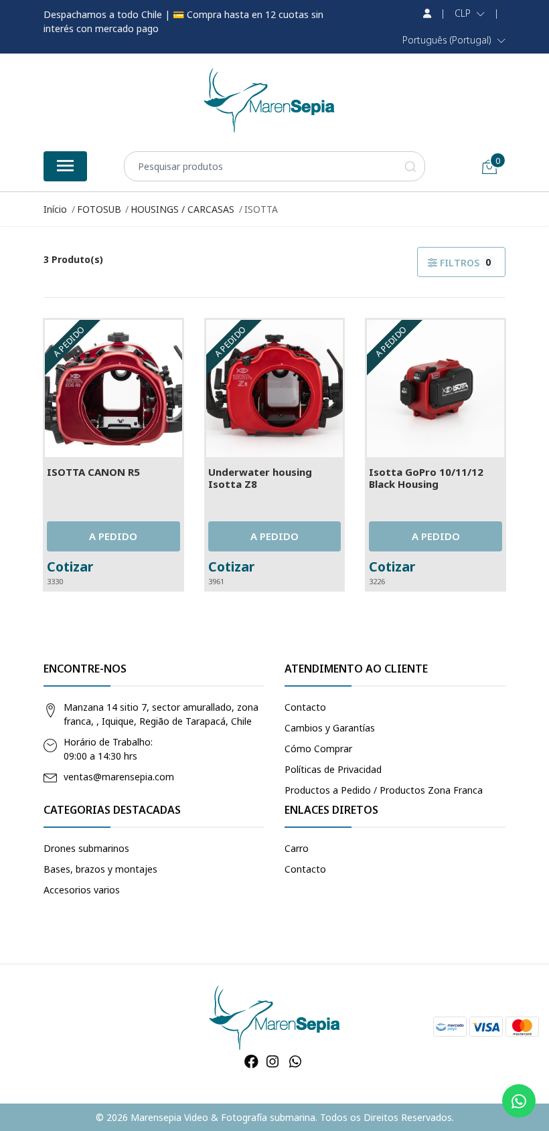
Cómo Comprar (318, 748)
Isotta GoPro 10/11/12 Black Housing (426, 478)
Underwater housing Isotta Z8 (260, 478)
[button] (470, 13)
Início (55, 209)
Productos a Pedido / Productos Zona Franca (384, 790)
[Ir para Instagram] (272, 1061)
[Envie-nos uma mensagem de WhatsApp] (519, 1101)
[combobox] (274, 166)
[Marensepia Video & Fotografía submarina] (269, 100)
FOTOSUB (99, 209)
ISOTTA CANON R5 (93, 471)
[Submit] (410, 166)
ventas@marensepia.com (119, 776)
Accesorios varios (82, 889)
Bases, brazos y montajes (100, 869)
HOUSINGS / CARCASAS (182, 209)
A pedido (113, 536)
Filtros (464, 262)
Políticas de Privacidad (333, 769)
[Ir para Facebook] (251, 1061)
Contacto (305, 707)
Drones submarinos (86, 848)
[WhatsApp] (295, 1061)
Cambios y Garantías (330, 727)
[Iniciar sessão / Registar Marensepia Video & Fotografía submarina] (427, 13)
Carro (297, 848)
